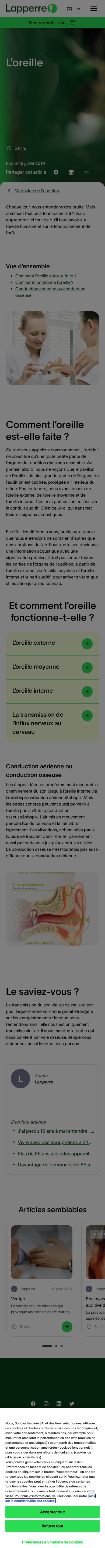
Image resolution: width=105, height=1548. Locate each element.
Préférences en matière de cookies (52, 1542)
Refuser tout (52, 1526)
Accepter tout (52, 1512)
